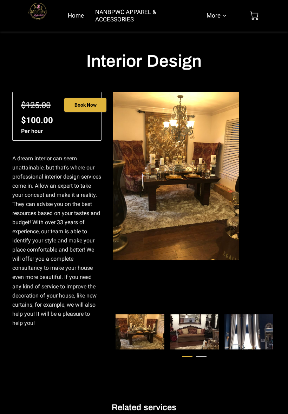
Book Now (85, 105)
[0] (254, 16)
